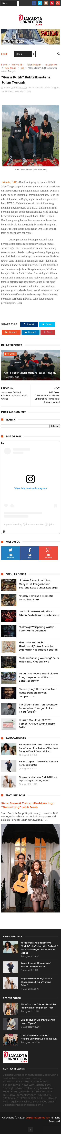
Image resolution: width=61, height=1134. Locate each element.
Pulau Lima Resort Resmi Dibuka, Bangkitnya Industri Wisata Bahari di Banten (38, 677)
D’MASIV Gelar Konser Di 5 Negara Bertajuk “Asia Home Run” (39, 1037)
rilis (22, 68)
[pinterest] (52, 3)
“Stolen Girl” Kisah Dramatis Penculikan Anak (36, 597)
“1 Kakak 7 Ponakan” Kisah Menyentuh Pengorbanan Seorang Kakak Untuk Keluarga (38, 584)
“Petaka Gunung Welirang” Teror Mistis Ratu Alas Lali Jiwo (39, 659)
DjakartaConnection (38, 1117)
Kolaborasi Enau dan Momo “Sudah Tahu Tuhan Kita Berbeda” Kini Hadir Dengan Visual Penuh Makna (38, 748)
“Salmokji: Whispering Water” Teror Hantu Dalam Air (36, 628)
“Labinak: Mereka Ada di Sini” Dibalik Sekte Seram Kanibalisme (39, 613)
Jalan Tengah (33, 64)
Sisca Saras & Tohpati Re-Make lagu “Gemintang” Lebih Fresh (27, 805)
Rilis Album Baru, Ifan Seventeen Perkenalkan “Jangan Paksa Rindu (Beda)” (38, 708)
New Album (10, 68)
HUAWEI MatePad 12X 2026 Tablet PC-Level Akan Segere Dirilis (37, 723)
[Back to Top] (30, 1129)
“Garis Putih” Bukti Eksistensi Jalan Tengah (30, 373)
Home (4, 54)
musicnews (51, 64)
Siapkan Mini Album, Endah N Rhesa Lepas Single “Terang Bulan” (38, 779)
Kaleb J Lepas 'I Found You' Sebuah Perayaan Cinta (35, 964)
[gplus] (58, 3)
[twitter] (40, 3)
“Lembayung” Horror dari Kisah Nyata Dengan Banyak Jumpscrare (38, 692)
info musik (17, 64)
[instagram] (46, 3)
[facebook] (34, 3)
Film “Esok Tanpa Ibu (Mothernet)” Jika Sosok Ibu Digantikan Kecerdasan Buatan (38, 646)
